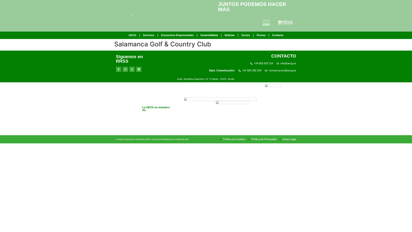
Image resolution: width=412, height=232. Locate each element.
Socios (245, 35)
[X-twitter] (132, 69)
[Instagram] (125, 69)
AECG (132, 35)
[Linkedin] (138, 69)
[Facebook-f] (118, 69)
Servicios (148, 35)
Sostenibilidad (209, 35)
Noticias (230, 35)
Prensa (261, 35)
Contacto (277, 35)
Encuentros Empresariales (177, 35)
